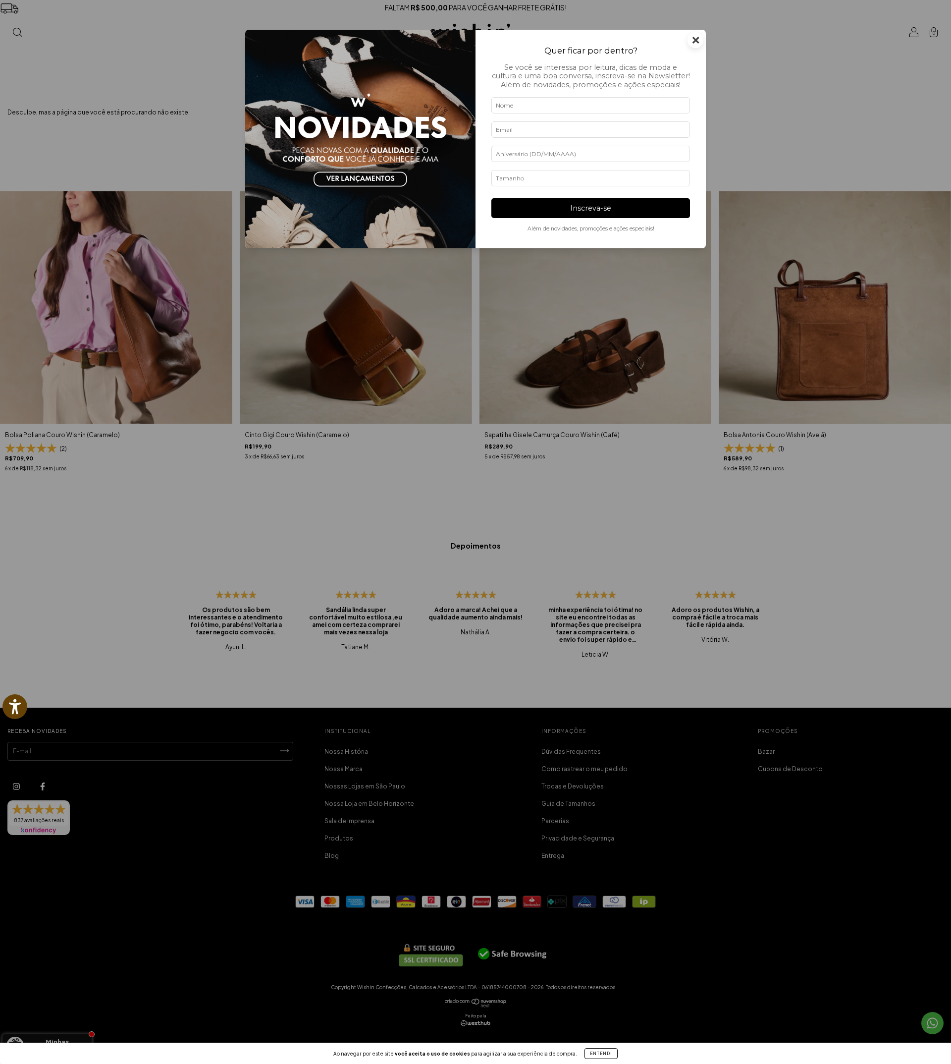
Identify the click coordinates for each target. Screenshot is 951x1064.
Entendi (601, 1053)
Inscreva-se (590, 208)
